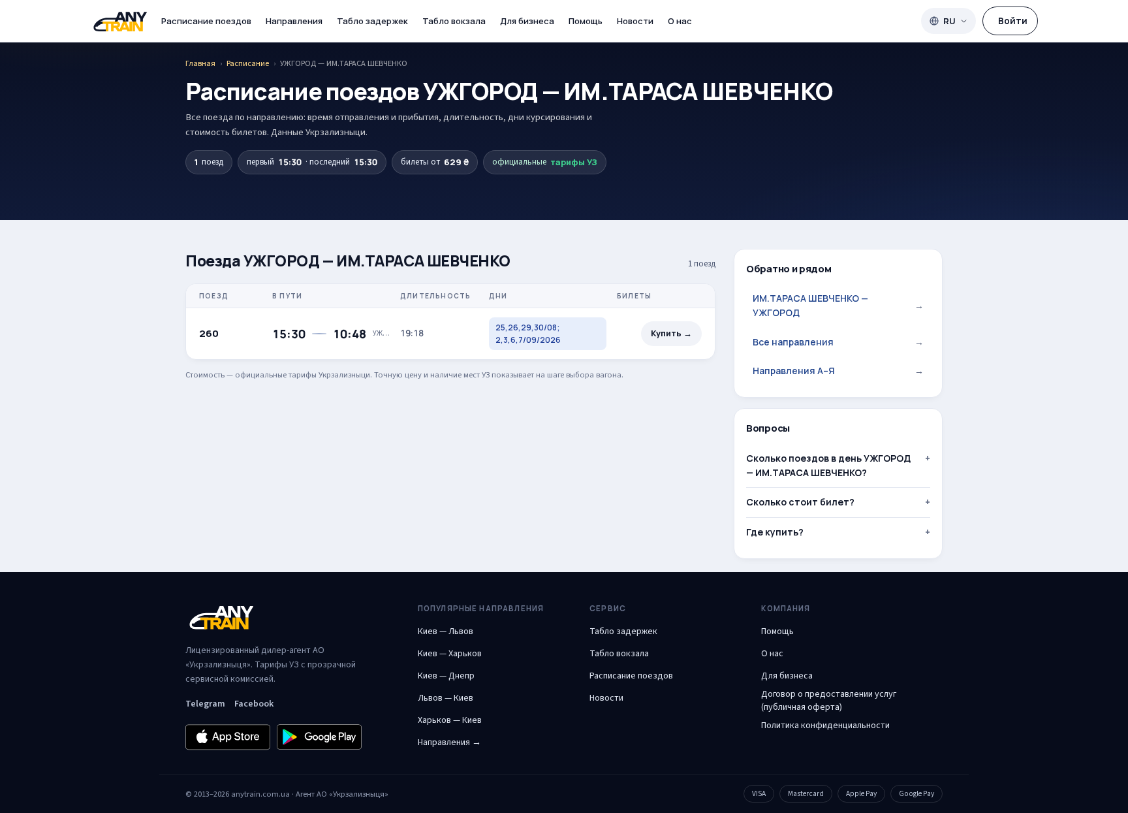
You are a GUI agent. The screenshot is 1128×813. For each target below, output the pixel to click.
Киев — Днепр (446, 675)
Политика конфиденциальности (825, 725)
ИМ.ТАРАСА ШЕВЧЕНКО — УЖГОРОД (838, 305)
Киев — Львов (445, 631)
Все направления (838, 342)
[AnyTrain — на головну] (120, 21)
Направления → (449, 742)
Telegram (205, 703)
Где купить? (775, 532)
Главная (200, 63)
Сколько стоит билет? (800, 502)
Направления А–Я (838, 370)
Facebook (254, 703)
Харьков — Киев (450, 720)
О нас (680, 21)
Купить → (671, 333)
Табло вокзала (454, 21)
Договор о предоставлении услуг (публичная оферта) (828, 701)
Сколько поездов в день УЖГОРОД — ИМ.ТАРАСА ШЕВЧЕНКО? (828, 465)
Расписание (248, 63)
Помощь (586, 21)
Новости (635, 21)
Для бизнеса (527, 21)
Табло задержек (372, 21)
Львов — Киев (445, 698)
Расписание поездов (206, 21)
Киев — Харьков (450, 653)
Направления (294, 21)
